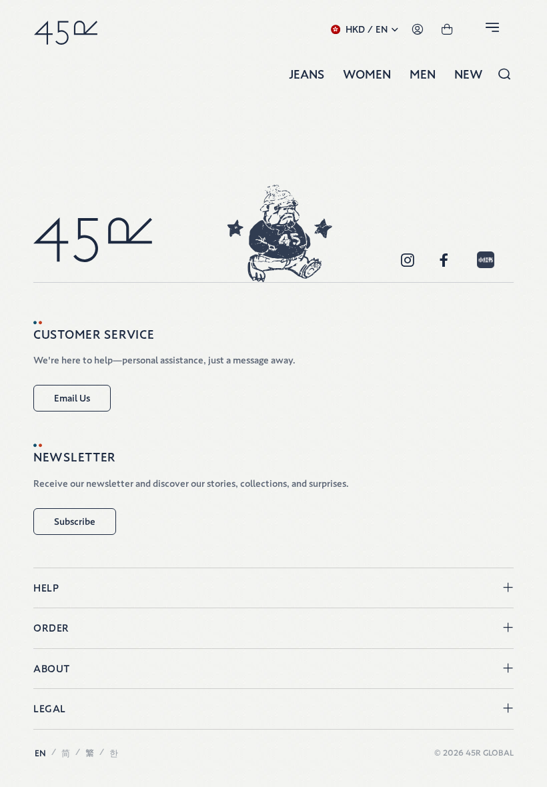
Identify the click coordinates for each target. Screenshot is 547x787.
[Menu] (494, 29)
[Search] (504, 74)
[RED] (486, 260)
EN (40, 753)
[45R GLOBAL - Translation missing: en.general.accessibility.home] (65, 29)
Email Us (72, 398)
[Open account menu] (417, 29)
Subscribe (74, 521)
